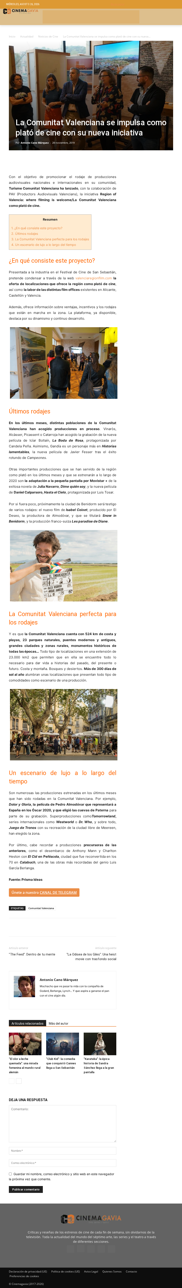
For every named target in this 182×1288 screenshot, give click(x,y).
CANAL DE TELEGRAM (58, 892)
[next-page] (19, 1081)
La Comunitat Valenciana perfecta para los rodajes (50, 239)
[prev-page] (11, 1081)
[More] (64, 161)
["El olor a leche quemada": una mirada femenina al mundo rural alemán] (25, 1044)
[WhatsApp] (54, 161)
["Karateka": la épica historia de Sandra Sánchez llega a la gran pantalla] (100, 1044)
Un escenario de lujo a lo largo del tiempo (43, 245)
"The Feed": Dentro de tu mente (32, 954)
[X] (23, 161)
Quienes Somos (112, 1271)
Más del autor (58, 1023)
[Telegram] (44, 161)
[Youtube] (111, 1249)
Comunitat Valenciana (41, 908)
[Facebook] (13, 161)
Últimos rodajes (24, 233)
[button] (143, 4)
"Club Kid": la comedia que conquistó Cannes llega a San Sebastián (61, 1063)
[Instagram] (43, 1003)
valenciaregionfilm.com (93, 278)
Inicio (12, 36)
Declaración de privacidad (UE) (28, 1271)
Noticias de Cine (48, 36)
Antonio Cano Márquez (35, 142)
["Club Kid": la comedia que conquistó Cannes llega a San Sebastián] (62, 1044)
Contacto (131, 1271)
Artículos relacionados (28, 1023)
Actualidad (26, 36)
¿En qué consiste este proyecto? (36, 228)
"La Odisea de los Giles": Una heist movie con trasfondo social (91, 956)
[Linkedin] (33, 161)
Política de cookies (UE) (65, 1271)
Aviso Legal (91, 1271)
